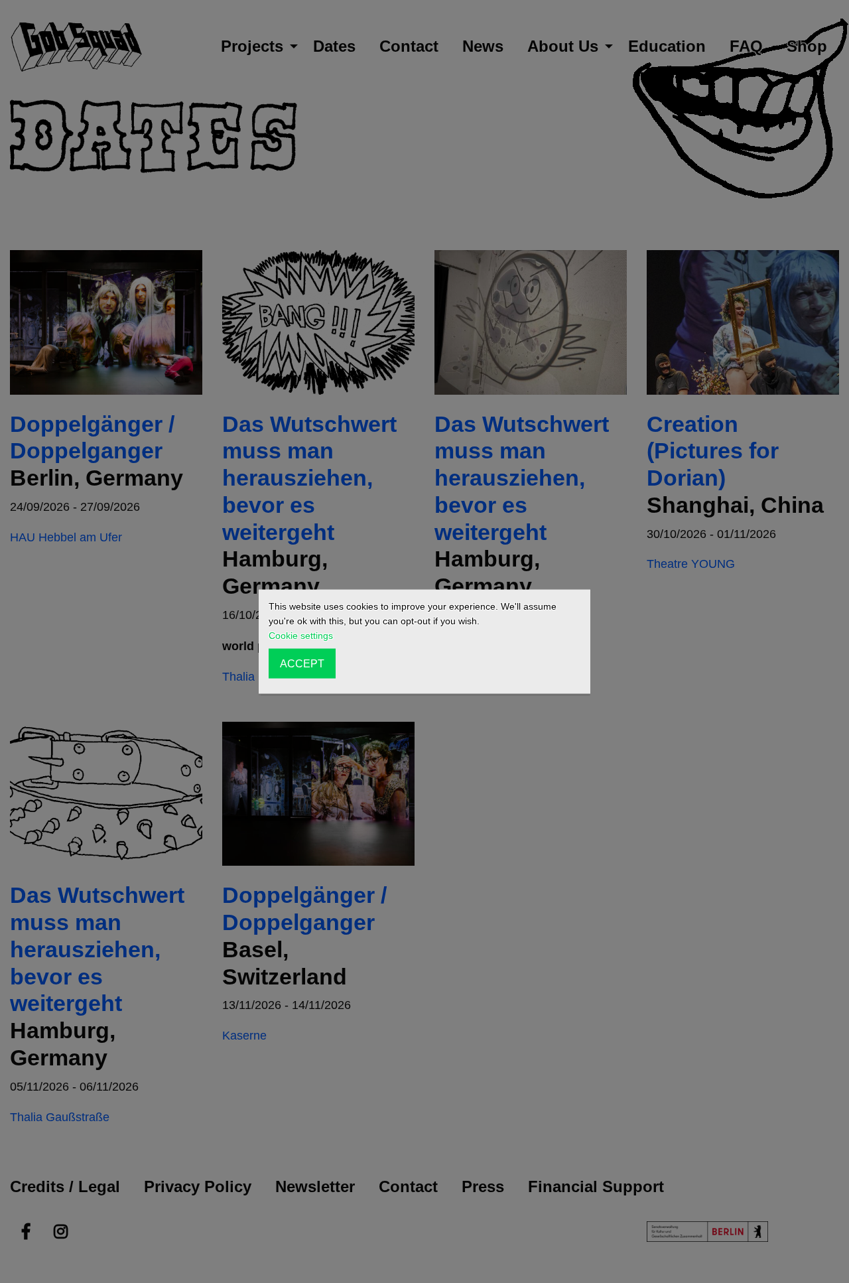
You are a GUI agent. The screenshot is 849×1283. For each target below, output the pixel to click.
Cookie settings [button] (301, 635)
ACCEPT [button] (302, 663)
